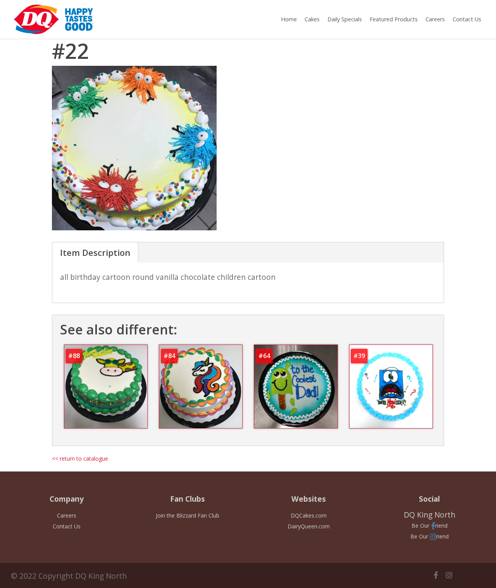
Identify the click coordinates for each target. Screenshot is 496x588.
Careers (66, 515)
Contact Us (67, 526)
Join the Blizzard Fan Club (187, 515)
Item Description (95, 252)
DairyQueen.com (309, 526)
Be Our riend (430, 525)
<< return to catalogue (80, 458)
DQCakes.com (309, 515)
